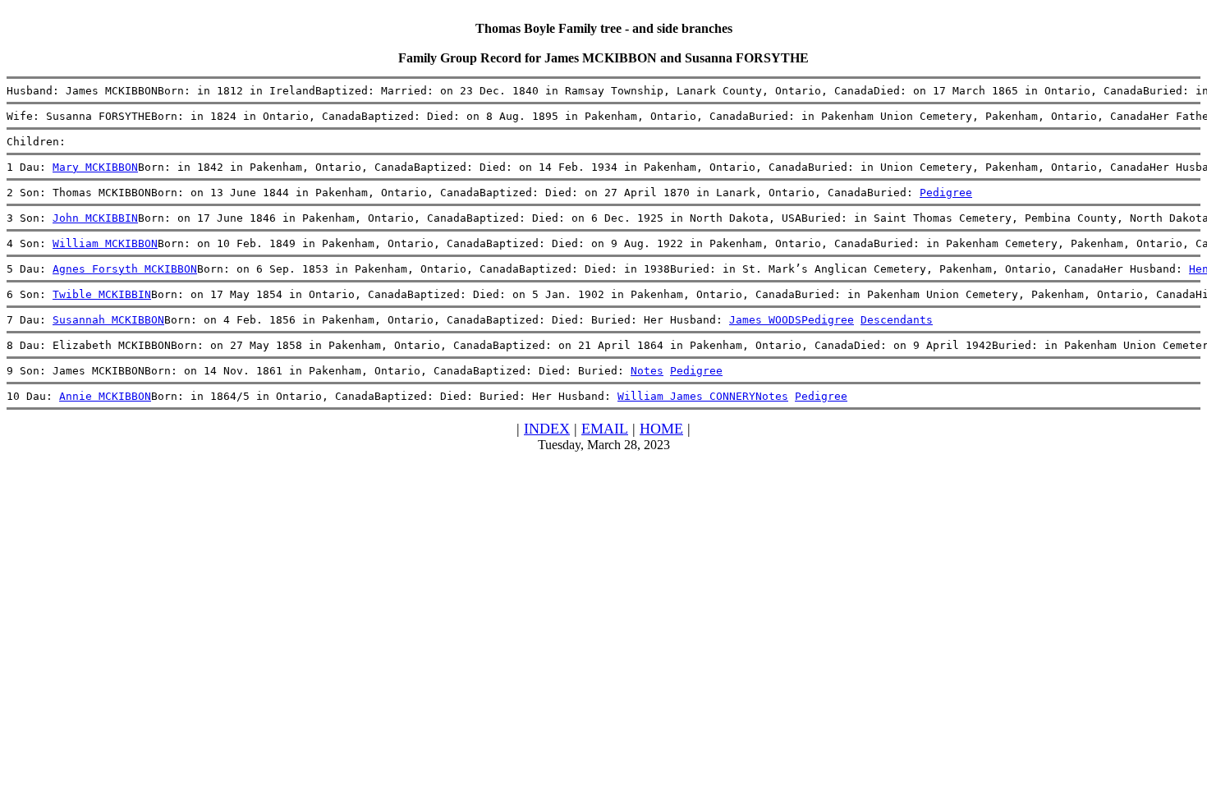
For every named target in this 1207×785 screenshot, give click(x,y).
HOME (661, 428)
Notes (647, 371)
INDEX (547, 428)
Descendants (897, 320)
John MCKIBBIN (95, 218)
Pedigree (946, 192)
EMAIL (604, 428)
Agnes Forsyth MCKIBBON (125, 269)
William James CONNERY (686, 396)
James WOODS (765, 320)
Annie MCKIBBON (105, 396)
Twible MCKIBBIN (102, 294)
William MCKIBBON (105, 243)
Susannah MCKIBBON (108, 320)
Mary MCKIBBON (95, 167)
